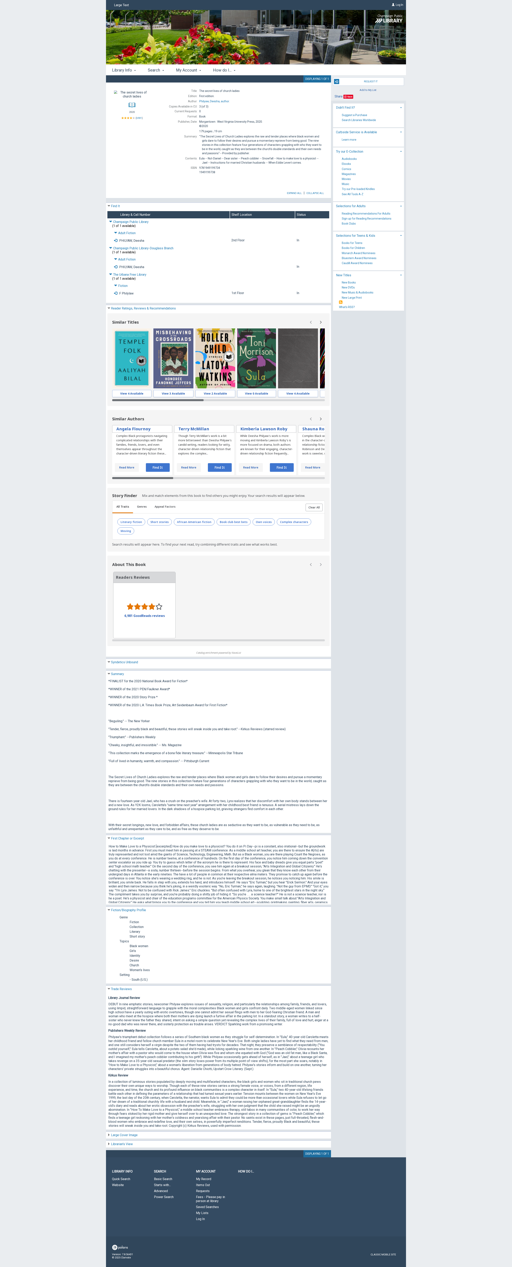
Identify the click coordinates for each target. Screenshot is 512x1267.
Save (349, 96)
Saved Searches (207, 1207)
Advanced (161, 1191)
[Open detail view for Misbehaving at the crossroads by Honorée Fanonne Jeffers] (173, 358)
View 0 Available (256, 393)
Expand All (294, 193)
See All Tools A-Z (352, 194)
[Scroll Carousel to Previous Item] (311, 322)
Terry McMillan (193, 429)
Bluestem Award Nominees (359, 258)
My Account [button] (187, 70)
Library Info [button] (122, 70)
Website (118, 1185)
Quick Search (121, 1179)
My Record (203, 1179)
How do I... (246, 1171)
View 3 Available (173, 393)
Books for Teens (352, 243)
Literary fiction (131, 522)
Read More (126, 467)
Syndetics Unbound (124, 662)
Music (345, 184)
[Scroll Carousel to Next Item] (320, 322)
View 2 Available (215, 393)
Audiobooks (349, 159)
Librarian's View (122, 1144)
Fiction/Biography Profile (128, 910)
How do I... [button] (223, 70)
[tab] (122, 507)
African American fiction (194, 522)
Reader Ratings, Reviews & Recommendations (143, 308)
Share (339, 96)
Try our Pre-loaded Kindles (358, 189)
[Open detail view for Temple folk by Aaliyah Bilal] (131, 358)
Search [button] (154, 70)
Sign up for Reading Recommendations (366, 218)
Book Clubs (349, 223)
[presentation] (131, 358)
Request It (371, 81)
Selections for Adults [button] (351, 206)
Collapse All (315, 193)
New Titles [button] (343, 275)
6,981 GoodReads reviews (144, 616)
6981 (139, 117)
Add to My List (368, 89)
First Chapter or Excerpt (127, 838)
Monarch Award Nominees (358, 253)
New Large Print (352, 297)
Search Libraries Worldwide (359, 120)
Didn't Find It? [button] (345, 107)
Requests (203, 1191)
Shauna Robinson (320, 429)
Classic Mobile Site (383, 1254)
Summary (117, 674)
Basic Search (163, 1179)
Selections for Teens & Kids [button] (355, 236)
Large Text (121, 5)
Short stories (159, 522)
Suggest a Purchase (354, 115)
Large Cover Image (124, 1135)
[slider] (218, 400)
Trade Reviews (121, 989)
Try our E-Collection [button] (349, 151)
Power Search (164, 1197)
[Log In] (393, 4)
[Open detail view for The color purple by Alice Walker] (298, 358)
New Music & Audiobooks (357, 292)
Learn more (349, 139)
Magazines (349, 174)
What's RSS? (347, 307)
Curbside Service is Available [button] (356, 132)
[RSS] (340, 302)
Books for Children (353, 248)
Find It (115, 206)
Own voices (264, 522)
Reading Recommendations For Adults (366, 213)
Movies (346, 179)
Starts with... (162, 1185)
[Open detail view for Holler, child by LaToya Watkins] (215, 358)
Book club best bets (233, 522)
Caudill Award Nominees (357, 263)
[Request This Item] (115, 241)
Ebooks (346, 164)
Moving (126, 531)
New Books (349, 282)
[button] (314, 507)
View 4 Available (131, 393)
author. (214, 101)
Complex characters (294, 522)
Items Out (203, 1185)
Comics (346, 169)
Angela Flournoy (133, 429)
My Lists (202, 1213)
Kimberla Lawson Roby (263, 429)
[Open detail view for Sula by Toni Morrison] (256, 358)
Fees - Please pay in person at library (210, 1199)
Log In (399, 4)
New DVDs (348, 287)
